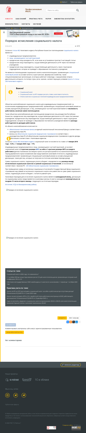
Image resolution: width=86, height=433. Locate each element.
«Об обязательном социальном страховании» (42, 166)
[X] (73, 322)
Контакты (26, 24)
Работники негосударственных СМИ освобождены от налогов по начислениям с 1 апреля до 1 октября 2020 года (42, 283)
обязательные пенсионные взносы (22, 129)
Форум (48, 18)
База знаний (21, 18)
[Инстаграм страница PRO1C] (7, 395)
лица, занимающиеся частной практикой (24, 58)
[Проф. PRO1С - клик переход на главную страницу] (13, 9)
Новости (9, 18)
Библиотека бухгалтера (64, 18)
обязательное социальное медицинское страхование (36, 134)
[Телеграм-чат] (24, 395)
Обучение (37, 24)
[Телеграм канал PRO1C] (16, 395)
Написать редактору (71, 365)
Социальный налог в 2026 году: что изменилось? (23, 274)
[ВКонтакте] (67, 322)
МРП (37, 149)
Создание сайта (68, 425)
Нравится (62, 318)
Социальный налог (26, 92)
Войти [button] (64, 2)
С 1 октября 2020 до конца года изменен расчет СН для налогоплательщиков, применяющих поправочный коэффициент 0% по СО (42, 278)
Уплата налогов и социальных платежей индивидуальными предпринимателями (46, 97)
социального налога (71, 50)
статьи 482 (16, 50)
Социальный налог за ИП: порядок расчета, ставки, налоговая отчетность (44, 94)
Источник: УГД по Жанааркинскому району (20, 184)
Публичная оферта (76, 2)
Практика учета (35, 18)
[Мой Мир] (76, 322)
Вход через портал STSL (15, 332)
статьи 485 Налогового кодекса (23, 142)
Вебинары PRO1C (12, 24)
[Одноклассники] (70, 322)
